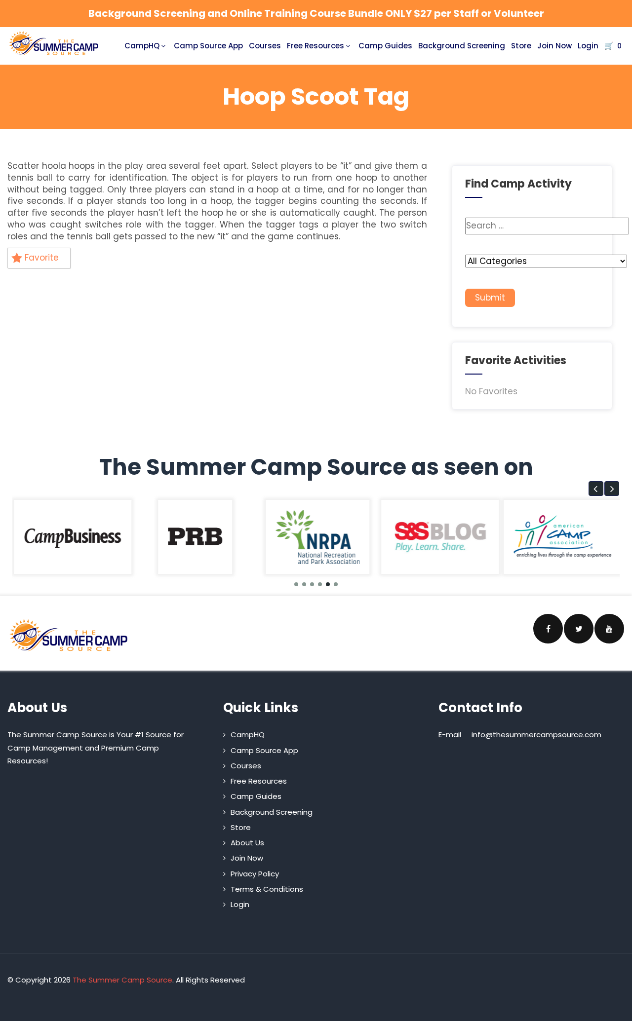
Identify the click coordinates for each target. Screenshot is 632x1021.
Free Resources (315, 45)
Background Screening (461, 45)
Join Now (554, 45)
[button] (596, 488)
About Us (247, 842)
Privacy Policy (255, 874)
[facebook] (548, 628)
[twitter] (578, 628)
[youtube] (609, 628)
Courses (265, 45)
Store (521, 45)
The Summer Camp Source (122, 980)
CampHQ (141, 45)
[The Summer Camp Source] (54, 43)
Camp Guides (385, 45)
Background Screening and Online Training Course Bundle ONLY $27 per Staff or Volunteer (316, 13)
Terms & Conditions (267, 889)
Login (588, 45)
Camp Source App (208, 45)
